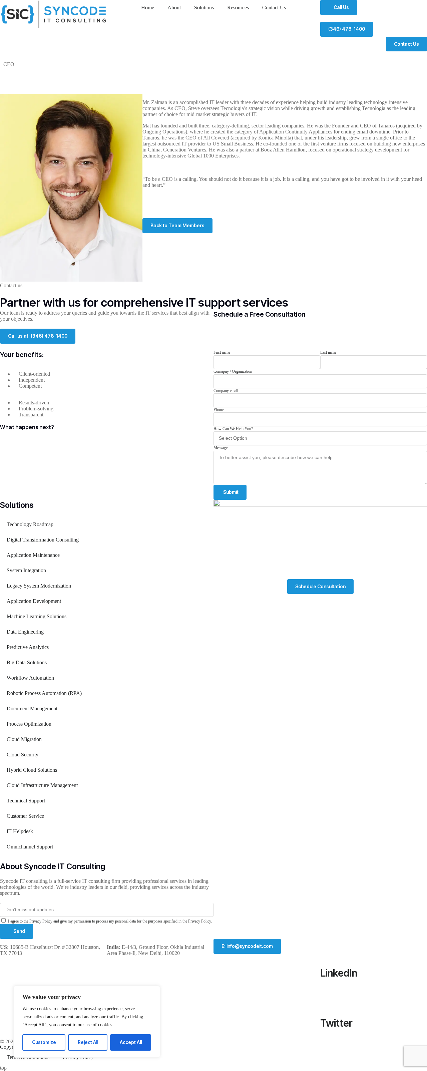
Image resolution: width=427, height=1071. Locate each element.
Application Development (34, 601)
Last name (328, 352)
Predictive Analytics (28, 647)
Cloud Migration (24, 739)
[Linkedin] (150, 208)
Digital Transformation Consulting (43, 540)
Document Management (32, 708)
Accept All (131, 1042)
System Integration (26, 570)
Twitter (336, 1023)
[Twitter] (293, 208)
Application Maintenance (33, 555)
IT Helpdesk (20, 831)
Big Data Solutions (27, 662)
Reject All (88, 1042)
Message (221, 447)
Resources (238, 7)
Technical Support (26, 800)
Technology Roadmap (30, 524)
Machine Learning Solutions (36, 616)
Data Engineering (25, 632)
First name (222, 352)
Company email (226, 390)
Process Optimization (29, 724)
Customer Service (25, 816)
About (174, 7)
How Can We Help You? (233, 428)
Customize (44, 1042)
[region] (86, 1022)
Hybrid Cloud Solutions (32, 770)
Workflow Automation (30, 678)
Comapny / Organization (233, 371)
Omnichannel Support (30, 846)
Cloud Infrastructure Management (42, 785)
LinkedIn (338, 973)
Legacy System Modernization (39, 586)
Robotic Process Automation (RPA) (44, 693)
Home (147, 7)
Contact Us (274, 7)
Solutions (204, 7)
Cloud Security (22, 754)
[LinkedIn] (328, 947)
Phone (219, 409)
